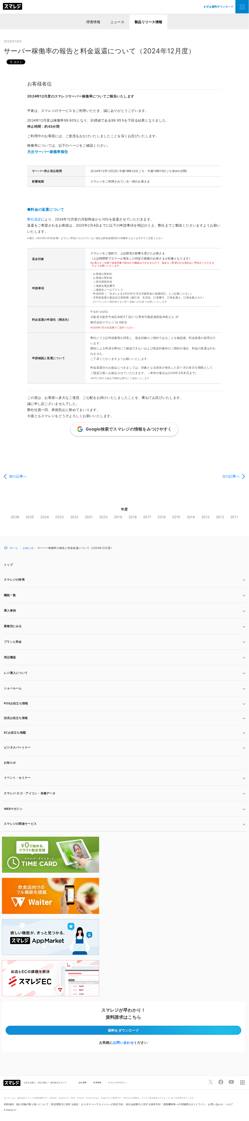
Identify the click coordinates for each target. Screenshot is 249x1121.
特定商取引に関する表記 (64, 1104)
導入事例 (10, 610)
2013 (205, 517)
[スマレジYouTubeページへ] (231, 1082)
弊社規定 (34, 219)
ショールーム (13, 688)
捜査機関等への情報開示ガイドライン (184, 1104)
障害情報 (93, 22)
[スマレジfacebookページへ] (220, 1082)
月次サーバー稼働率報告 (47, 151)
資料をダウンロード (123, 1030)
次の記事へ (231, 476)
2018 (133, 517)
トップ (8, 564)
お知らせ (28, 548)
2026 (15, 517)
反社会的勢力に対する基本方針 (143, 1104)
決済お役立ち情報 (16, 718)
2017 (147, 517)
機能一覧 (10, 595)
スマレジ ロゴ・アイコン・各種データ (29, 793)
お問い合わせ (123, 1042)
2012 (220, 517)
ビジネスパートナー (17, 747)
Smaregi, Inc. (11, 1110)
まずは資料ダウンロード (218, 6)
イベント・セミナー (17, 777)
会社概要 (82, 1082)
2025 (30, 517)
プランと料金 (13, 641)
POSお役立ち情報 (16, 703)
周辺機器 (10, 657)
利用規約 (9, 1104)
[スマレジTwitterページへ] (210, 1082)
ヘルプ (229, 1104)
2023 (59, 517)
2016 (161, 517)
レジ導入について (16, 673)
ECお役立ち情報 (15, 732)
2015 (176, 517)
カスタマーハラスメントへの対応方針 (102, 1104)
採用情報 (97, 1082)
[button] (124, 808)
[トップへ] (12, 7)
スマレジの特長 (14, 579)
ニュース (117, 22)
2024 (44, 517)
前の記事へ (17, 476)
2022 (74, 517)
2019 (118, 517)
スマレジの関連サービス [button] (20, 823)
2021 (89, 517)
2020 (103, 517)
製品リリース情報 (148, 22)
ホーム (14, 547)
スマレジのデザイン (117, 1082)
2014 (191, 517)
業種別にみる (13, 626)
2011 (234, 517)
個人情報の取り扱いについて (32, 1104)
